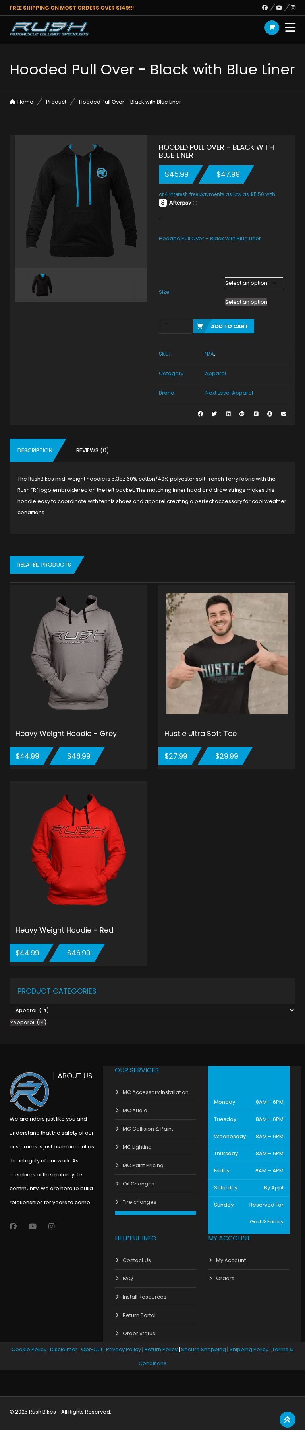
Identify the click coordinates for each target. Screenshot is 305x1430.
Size (164, 292)
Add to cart (229, 326)
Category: (172, 373)
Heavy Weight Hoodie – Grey (66, 733)
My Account (231, 1260)
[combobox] (246, 302)
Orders (225, 1278)
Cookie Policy (29, 1349)
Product (56, 102)
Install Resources (144, 1297)
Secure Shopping (203, 1349)
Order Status (139, 1333)
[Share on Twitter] (214, 414)
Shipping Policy (249, 1349)
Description (34, 450)
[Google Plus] (242, 414)
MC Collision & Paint (148, 1129)
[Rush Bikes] (49, 29)
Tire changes (139, 1202)
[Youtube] (283, 8)
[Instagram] (293, 8)
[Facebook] (269, 8)
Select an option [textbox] (246, 302)
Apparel (215, 373)
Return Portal (139, 1315)
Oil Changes (138, 1183)
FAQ (128, 1278)
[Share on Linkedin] (228, 414)
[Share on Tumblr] (256, 414)
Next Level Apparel (229, 393)
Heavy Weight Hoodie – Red (64, 930)
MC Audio (135, 1110)
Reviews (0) (92, 450)
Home (25, 102)
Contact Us (137, 1260)
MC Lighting (137, 1147)
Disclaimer (63, 1349)
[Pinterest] (270, 414)
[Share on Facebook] (200, 414)
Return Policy (161, 1349)
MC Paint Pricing (143, 1165)
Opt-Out (91, 1349)
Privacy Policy (123, 1349)
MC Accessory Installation (156, 1092)
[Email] (284, 414)
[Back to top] (287, 1420)
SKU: (164, 354)
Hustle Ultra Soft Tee (200, 733)
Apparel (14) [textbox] (28, 1022)
